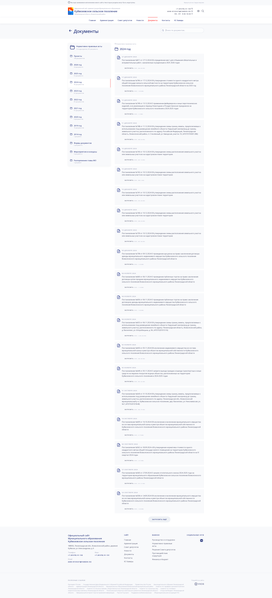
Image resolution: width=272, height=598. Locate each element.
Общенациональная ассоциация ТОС (166, 593)
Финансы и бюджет (160, 559)
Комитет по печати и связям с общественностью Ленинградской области (112, 589)
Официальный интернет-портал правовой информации (95, 593)
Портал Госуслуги (123, 593)
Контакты (166, 20)
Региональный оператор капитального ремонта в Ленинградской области (132, 591)
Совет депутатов (125, 20)
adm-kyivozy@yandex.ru (179, 11)
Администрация (106, 20)
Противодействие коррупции (160, 554)
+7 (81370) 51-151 (102, 555)
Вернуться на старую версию (194, 3)
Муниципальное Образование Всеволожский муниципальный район (129, 586)
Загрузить (135, 68)
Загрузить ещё (159, 519)
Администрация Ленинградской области (90, 586)
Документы (153, 20)
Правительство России (143, 584)
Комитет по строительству (149, 589)
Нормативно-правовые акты (126, 44)
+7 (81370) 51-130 (183, 9)
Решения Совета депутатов (163, 549)
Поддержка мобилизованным (141, 593)
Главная (92, 20)
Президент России (74, 584)
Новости (140, 20)
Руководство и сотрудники (163, 540)
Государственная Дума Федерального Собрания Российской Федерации (108, 584)
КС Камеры (178, 20)
